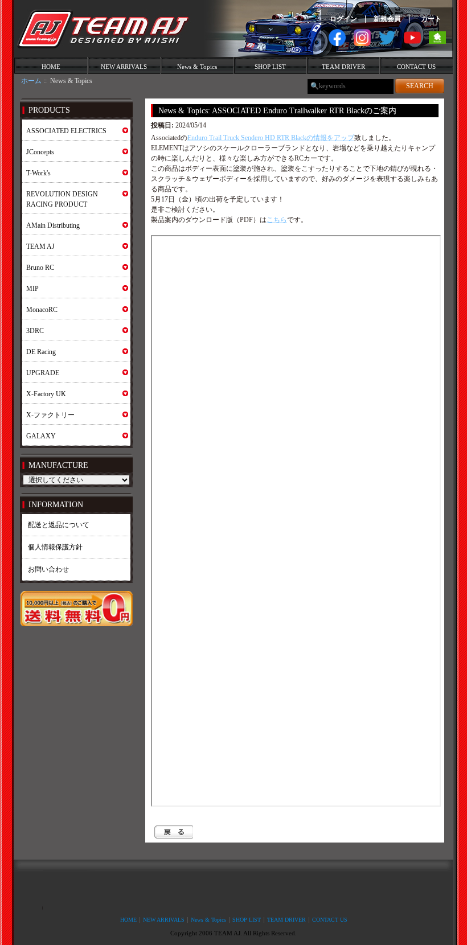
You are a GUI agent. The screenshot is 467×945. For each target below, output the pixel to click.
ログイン (343, 19)
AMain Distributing (53, 225)
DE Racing (41, 352)
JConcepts (40, 152)
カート (431, 19)
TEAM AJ (40, 246)
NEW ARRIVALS (124, 66)
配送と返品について (58, 525)
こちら (277, 220)
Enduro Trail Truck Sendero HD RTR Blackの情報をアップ (270, 138)
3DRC (35, 331)
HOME (51, 66)
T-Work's (38, 173)
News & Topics (197, 66)
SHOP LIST (270, 66)
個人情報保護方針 (55, 547)
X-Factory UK (46, 394)
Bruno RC (40, 268)
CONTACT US (416, 66)
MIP (32, 289)
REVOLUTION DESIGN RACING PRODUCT (62, 199)
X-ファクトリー (50, 415)
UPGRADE (42, 373)
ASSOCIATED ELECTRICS (66, 131)
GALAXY (41, 436)
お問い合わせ (48, 569)
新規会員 (387, 19)
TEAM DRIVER (343, 66)
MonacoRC (42, 310)
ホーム (31, 81)
